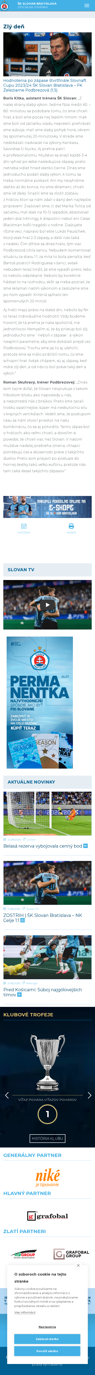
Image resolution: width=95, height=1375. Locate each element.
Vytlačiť (71, 532)
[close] (78, 1265)
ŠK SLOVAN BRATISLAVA (37, 5)
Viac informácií (24, 1312)
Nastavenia (47, 1327)
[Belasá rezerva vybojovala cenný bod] (47, 813)
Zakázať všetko (47, 1339)
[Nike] (47, 1178)
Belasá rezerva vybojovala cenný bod (43, 846)
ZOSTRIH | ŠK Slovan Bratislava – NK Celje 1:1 (42, 918)
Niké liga (31, 983)
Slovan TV (32, 909)
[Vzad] (6, 1095)
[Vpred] (88, 1095)
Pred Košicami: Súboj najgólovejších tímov (42, 992)
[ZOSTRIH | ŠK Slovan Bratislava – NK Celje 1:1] (47, 883)
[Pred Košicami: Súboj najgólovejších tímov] (47, 957)
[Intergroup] (23, 1254)
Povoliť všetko (47, 1351)
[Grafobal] (47, 1216)
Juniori (31, 839)
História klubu (47, 1138)
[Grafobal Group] (71, 1254)
